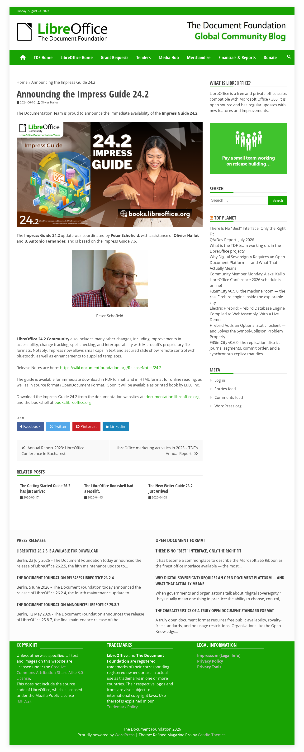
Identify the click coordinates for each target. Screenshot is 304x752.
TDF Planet (225, 218)
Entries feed (225, 388)
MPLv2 (23, 701)
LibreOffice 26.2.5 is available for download (57, 551)
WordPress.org (228, 406)
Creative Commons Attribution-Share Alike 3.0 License (50, 672)
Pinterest (88, 426)
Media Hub (169, 57)
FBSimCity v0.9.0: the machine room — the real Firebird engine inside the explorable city (247, 296)
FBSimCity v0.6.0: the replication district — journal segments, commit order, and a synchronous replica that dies (247, 348)
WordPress (125, 734)
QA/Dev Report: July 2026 (232, 239)
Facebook (31, 426)
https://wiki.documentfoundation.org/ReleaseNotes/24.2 (110, 367)
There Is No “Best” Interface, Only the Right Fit (198, 551)
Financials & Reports (237, 57)
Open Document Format (180, 540)
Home (22, 82)
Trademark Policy (122, 706)
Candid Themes (212, 734)
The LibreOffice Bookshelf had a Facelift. (108, 488)
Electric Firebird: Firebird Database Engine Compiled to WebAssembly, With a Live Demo (247, 314)
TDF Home (43, 57)
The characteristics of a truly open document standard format (215, 610)
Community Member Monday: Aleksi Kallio (247, 274)
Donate (270, 57)
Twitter (60, 426)
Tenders (143, 57)
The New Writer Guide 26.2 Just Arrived (170, 488)
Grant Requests (114, 57)
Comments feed (228, 397)
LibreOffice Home (77, 57)
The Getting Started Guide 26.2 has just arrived (45, 488)
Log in (219, 380)
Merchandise (198, 57)
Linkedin (117, 426)
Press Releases (31, 540)
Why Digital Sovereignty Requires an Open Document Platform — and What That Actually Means (247, 262)
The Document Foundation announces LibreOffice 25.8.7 (68, 604)
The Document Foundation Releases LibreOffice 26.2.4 (65, 578)
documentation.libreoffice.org (173, 396)
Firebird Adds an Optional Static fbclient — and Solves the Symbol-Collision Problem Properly (247, 331)
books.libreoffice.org (72, 402)
